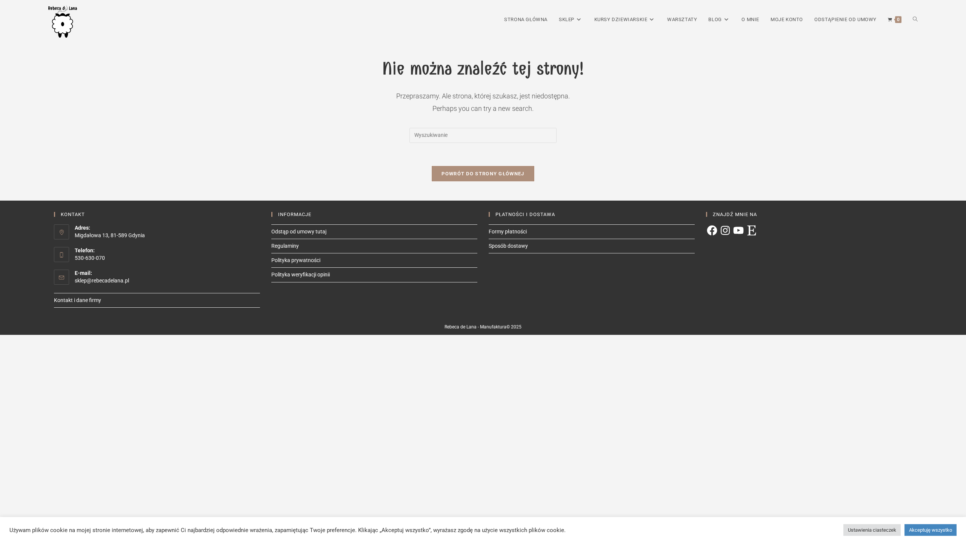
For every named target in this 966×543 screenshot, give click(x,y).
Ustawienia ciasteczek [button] (872, 530)
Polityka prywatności (295, 260)
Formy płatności (508, 232)
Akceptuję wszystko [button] (930, 530)
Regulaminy (285, 246)
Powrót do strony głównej (482, 173)
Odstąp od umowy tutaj (298, 232)
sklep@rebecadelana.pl (102, 281)
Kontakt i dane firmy (77, 300)
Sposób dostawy (508, 246)
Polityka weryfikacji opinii (300, 275)
